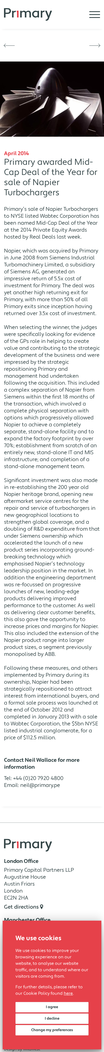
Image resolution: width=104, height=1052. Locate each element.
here (68, 993)
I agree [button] (52, 1007)
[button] (9, 45)
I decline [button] (52, 1018)
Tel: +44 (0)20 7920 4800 (33, 778)
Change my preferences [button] (52, 1030)
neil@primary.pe (40, 785)
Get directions (22, 907)
